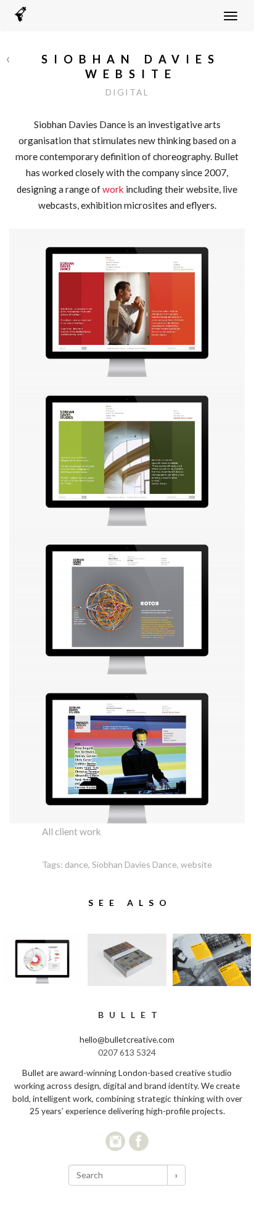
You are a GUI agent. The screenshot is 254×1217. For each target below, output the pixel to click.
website (196, 864)
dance (76, 864)
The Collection (212, 960)
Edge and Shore (126, 960)
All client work (71, 831)
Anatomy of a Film (42, 959)
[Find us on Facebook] (139, 1141)
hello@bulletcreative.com (127, 1039)
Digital (127, 92)
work (112, 189)
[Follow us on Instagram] (115, 1141)
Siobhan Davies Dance (134, 864)
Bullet (130, 1014)
